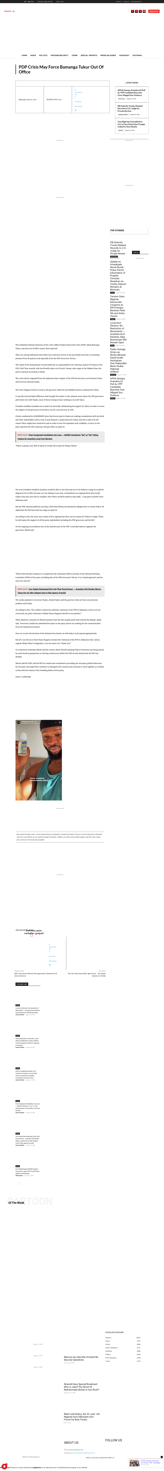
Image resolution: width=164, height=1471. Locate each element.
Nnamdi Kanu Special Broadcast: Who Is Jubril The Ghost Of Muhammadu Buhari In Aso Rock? (81, 1387)
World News (123, 114)
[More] (91, 110)
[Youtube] (144, 11)
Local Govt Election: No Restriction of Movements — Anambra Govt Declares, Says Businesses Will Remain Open (28, 1010)
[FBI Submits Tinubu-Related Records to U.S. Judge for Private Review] (27, 1351)
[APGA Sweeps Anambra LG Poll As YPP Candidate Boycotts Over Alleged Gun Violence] (27, 1340)
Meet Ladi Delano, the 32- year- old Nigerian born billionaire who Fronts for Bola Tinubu (82, 1417)
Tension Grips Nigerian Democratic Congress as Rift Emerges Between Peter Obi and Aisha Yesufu (117, 306)
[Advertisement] (82, 36)
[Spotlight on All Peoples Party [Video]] (82, 1269)
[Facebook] (132, 11)
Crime (120, 130)
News (143, 72)
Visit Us (135, 252)
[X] (140, 11)
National (113, 375)
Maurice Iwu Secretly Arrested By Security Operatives (81, 1358)
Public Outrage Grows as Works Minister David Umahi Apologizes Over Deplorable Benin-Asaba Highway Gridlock (118, 360)
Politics (121, 99)
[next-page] (20, 1183)
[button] (9, 11)
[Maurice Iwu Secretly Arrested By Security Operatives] (82, 1345)
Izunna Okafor (20, 1014)
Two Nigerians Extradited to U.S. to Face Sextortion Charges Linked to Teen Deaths (131, 124)
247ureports (19, 1175)
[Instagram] (136, 11)
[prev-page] (17, 1183)
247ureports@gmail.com (84, 1453)
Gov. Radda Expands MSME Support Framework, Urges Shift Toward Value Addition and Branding (27, 1171)
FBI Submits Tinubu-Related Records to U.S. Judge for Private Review (130, 108)
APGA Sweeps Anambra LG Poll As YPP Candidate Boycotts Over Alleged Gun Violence (131, 92)
